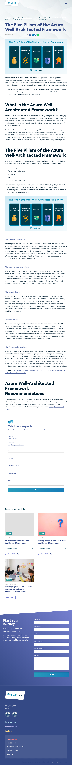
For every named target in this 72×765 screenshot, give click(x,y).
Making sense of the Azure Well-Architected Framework (52, 541)
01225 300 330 (11, 743)
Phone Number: (38, 641)
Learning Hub (8, 18)
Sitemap (64, 762)
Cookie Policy (49, 762)
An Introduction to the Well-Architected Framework (17, 541)
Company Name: (13, 465)
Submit (36, 490)
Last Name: (11, 458)
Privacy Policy (57, 762)
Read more (9, 597)
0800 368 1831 (12, 438)
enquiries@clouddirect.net (16, 445)
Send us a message (13, 750)
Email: (10, 480)
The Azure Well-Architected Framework (23, 18)
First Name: (11, 451)
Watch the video (11, 553)
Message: (36, 655)
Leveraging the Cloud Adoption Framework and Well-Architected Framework (18, 589)
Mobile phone (12, 473)
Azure (9, 533)
